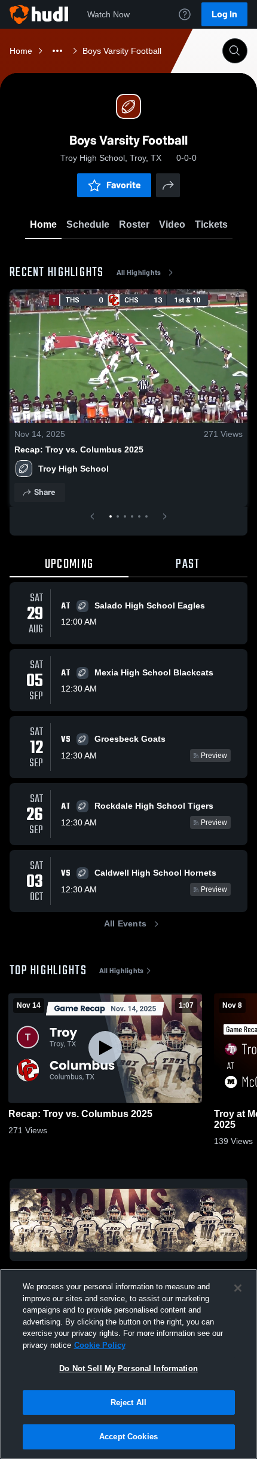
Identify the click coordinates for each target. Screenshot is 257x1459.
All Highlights (139, 273)
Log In (224, 14)
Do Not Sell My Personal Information (128, 1368)
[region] (128, 1364)
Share (44, 492)
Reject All (128, 1402)
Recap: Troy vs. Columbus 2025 (78, 449)
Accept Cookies (128, 1436)
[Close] (238, 1288)
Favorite (123, 185)
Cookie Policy (100, 1345)
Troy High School (73, 468)
